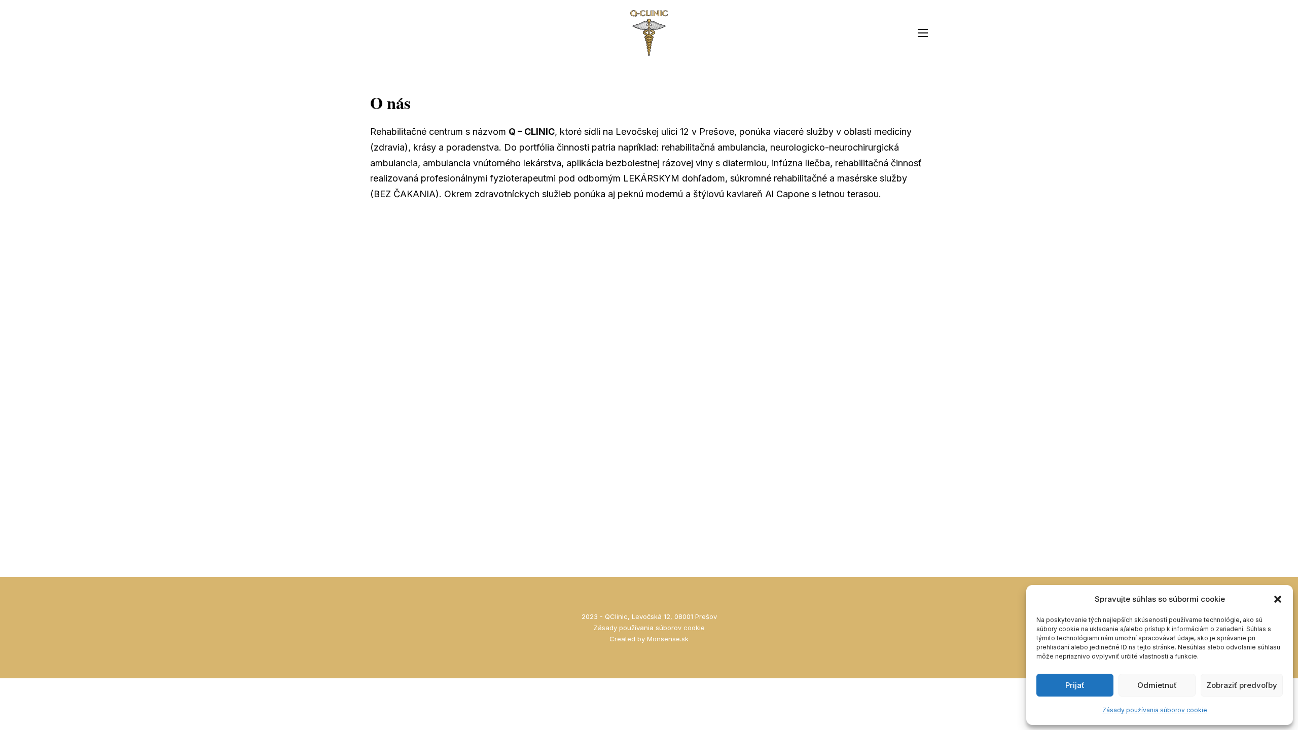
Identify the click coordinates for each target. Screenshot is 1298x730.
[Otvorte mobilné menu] (923, 33)
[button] (1278, 599)
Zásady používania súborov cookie (1154, 710)
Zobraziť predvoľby (1241, 685)
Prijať (1075, 685)
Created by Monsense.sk (649, 639)
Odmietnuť (1157, 685)
